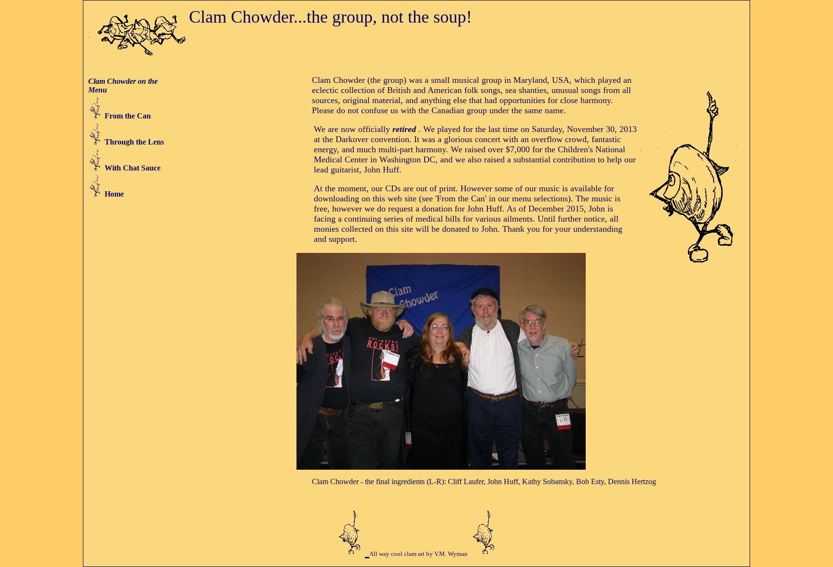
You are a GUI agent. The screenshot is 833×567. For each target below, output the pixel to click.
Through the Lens (134, 142)
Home (114, 194)
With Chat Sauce (133, 168)
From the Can (128, 116)
